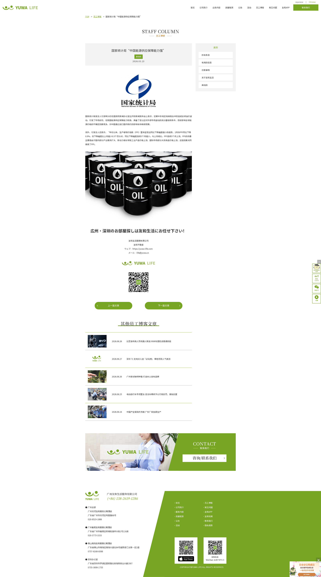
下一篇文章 (163, 305)
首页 (193, 7)
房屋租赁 (229, 7)
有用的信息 (207, 62)
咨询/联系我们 (205, 458)
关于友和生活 (208, 77)
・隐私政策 (208, 525)
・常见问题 (208, 507)
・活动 (177, 525)
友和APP (286, 7)
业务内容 (216, 7)
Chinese (312, 2)
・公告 (177, 520)
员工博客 (260, 7)
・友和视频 (208, 516)
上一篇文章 (113, 305)
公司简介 (203, 7)
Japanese (299, 2)
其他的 (205, 85)
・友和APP (207, 511)
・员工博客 (208, 502)
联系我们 (306, 7)
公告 (240, 7)
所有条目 (206, 54)
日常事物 (206, 69)
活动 (249, 7)
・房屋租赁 (179, 516)
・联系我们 (208, 520)
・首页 (177, 502)
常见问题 (273, 7)
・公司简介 (179, 507)
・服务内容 (179, 511)
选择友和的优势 (316, 270)
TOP (87, 16)
